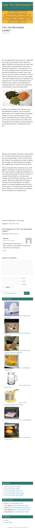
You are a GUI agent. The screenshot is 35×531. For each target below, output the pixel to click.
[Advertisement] (17, 47)
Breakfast (12, 12)
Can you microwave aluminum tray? (14, 493)
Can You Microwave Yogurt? (21, 512)
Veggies (23, 21)
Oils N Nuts (7, 18)
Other (14, 18)
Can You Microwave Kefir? (21, 505)
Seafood (21, 18)
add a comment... (14, 234)
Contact (6, 520)
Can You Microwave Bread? (12, 489)
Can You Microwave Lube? (15, 503)
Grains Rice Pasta (10, 15)
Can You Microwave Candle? (12, 487)
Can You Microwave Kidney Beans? (20, 507)
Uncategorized (14, 21)
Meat (27, 15)
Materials (20, 15)
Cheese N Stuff (21, 12)
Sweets (29, 18)
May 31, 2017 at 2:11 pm (8, 240)
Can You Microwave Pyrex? (22, 509)
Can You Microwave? (17, 5)
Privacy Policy (8, 522)
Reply (4, 251)
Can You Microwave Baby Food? (13, 491)
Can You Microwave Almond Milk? (14, 495)
